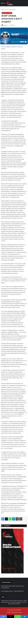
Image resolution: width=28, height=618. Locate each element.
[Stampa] (20, 518)
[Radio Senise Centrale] (9, 3)
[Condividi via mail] (17, 518)
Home (4, 9)
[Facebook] (2, 518)
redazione (6, 25)
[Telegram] (13, 518)
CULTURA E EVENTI (10, 9)
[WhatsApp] (10, 518)
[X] (6, 518)
